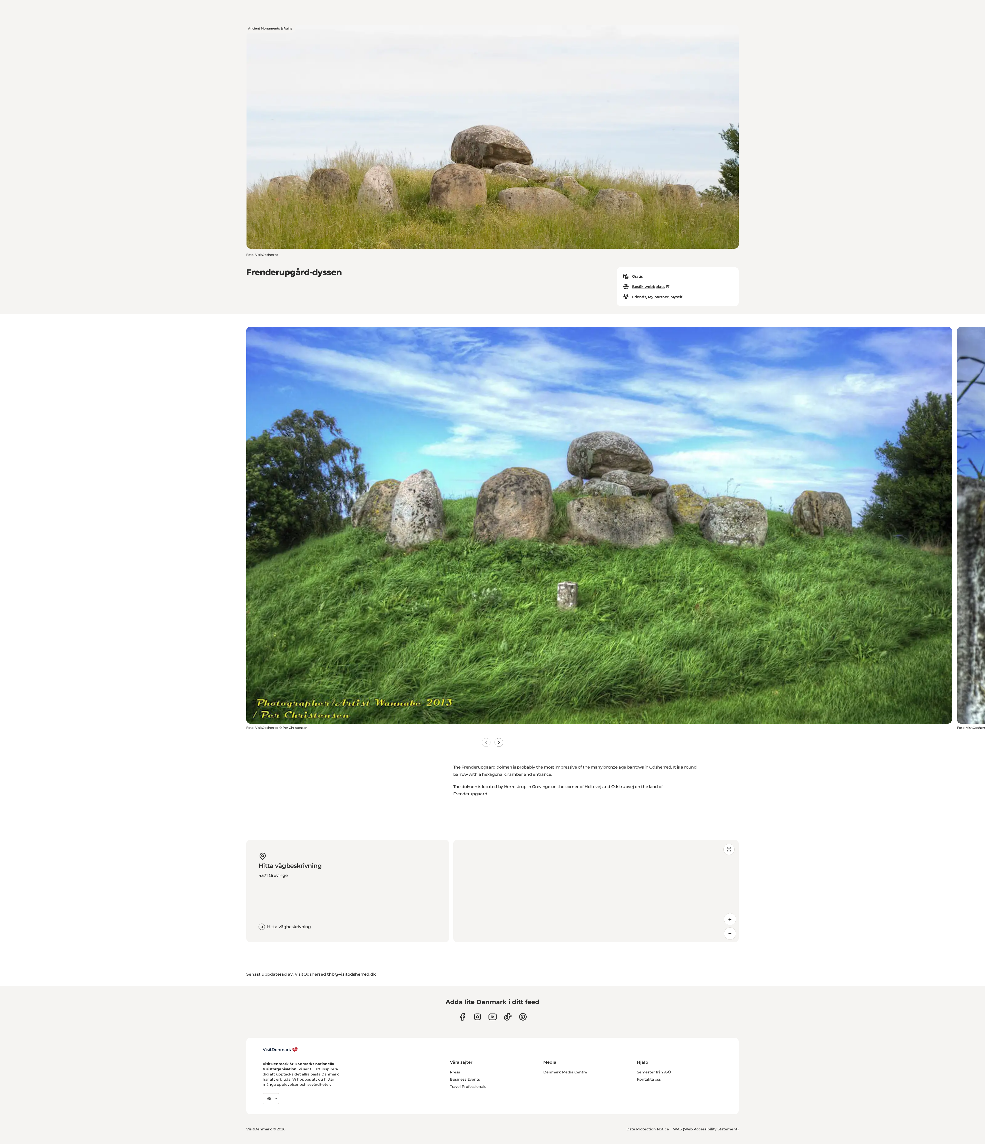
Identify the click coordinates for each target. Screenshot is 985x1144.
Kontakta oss (649, 1079)
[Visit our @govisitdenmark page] (507, 1016)
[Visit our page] (477, 1016)
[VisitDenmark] (280, 1049)
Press (455, 1072)
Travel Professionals (468, 1086)
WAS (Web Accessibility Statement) (706, 1129)
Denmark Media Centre (565, 1072)
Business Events (465, 1079)
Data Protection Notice (647, 1129)
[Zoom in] (730, 919)
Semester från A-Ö (654, 1072)
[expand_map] (729, 849)
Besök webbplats (648, 286)
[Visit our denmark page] (462, 1016)
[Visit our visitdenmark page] (492, 1016)
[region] (596, 891)
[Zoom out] (730, 933)
